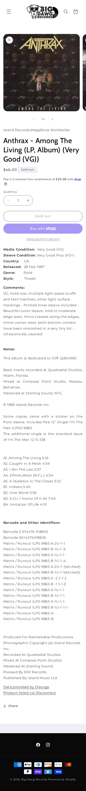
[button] (9, 12)
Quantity (10, 191)
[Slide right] (52, 119)
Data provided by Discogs (26, 687)
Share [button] (13, 706)
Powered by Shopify (62, 779)
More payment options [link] (43, 239)
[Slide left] (33, 119)
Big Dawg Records (34, 779)
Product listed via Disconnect (29, 693)
